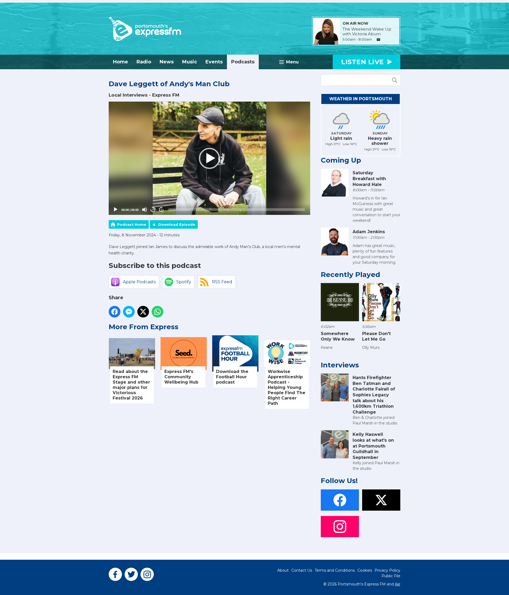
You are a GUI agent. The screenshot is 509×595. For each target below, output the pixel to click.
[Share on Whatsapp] (157, 312)
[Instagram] (147, 574)
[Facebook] (115, 574)
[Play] (115, 209)
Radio (144, 62)
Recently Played (350, 274)
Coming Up (341, 160)
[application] (209, 158)
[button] (209, 158)
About (283, 570)
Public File (390, 576)
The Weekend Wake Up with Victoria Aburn (367, 31)
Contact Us (301, 570)
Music (189, 62)
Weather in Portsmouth (360, 98)
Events (214, 62)
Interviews (340, 365)
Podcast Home (131, 224)
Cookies (364, 570)
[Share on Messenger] (129, 312)
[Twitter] (131, 574)
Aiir (397, 584)
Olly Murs (370, 347)
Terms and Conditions (335, 570)
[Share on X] (143, 312)
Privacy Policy (387, 570)
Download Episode (176, 224)
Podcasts (242, 62)
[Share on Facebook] (114, 312)
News (167, 62)
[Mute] (144, 209)
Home (120, 62)
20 (153, 210)
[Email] (378, 39)
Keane (327, 347)
